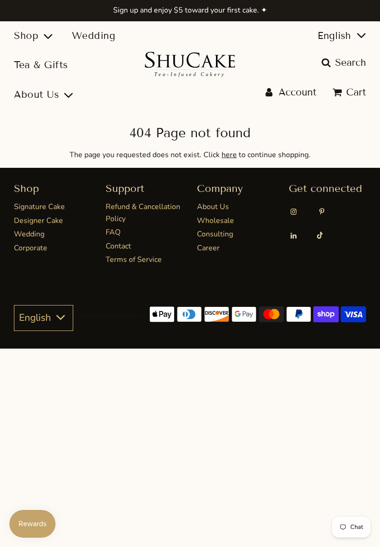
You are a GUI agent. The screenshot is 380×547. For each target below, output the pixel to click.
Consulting (215, 234)
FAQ (113, 232)
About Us (213, 207)
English (335, 36)
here (229, 155)
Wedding (94, 36)
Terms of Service (134, 259)
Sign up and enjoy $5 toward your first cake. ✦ (190, 10)
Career (208, 248)
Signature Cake (39, 207)
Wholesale (215, 221)
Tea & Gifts (41, 65)
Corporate (30, 248)
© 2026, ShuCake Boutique (107, 315)
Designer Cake (38, 221)
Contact (118, 246)
